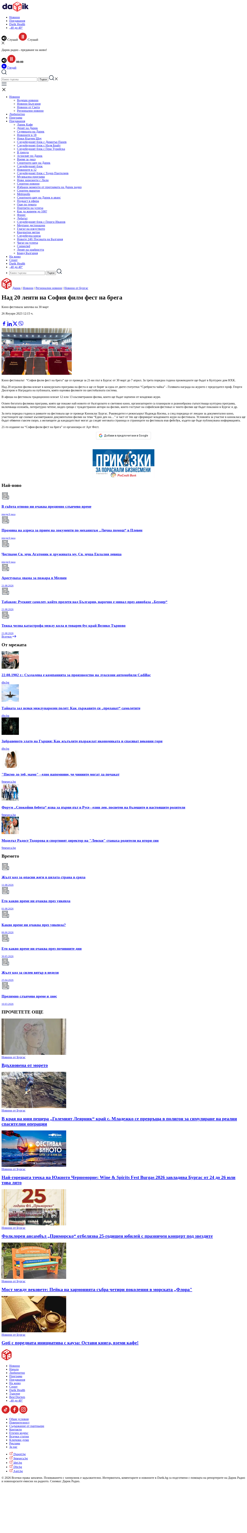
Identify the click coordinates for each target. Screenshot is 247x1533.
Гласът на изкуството (31, 228)
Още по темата (26, 204)
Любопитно (17, 114)
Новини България (29, 103)
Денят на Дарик (27, 128)
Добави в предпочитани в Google (126, 435)
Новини (14, 17)
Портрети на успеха (30, 208)
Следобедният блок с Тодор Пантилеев (43, 173)
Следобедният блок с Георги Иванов (41, 221)
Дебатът (22, 218)
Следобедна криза (29, 235)
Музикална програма (31, 176)
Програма (15, 117)
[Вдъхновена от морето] (34, 1053)
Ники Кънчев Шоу (29, 138)
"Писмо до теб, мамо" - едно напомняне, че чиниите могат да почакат (60, 774)
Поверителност (19, 1422)
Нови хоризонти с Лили (33, 180)
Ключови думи (19, 1440)
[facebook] (4, 325)
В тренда (23, 152)
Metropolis (23, 194)
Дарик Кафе (25, 124)
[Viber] (4, 319)
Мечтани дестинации (31, 225)
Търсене (14, 1393)
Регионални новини (30, 110)
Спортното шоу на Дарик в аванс (39, 197)
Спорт (13, 260)
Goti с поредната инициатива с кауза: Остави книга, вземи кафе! (70, 1342)
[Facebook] (15, 319)
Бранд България (27, 253)
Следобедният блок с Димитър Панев (42, 142)
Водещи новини (27, 100)
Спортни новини (28, 183)
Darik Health (17, 24)
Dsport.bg (19, 1454)
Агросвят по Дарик (29, 155)
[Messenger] (10, 319)
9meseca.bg (9, 781)
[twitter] (15, 325)
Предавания (17, 20)
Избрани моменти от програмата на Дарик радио (49, 187)
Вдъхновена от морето (25, 1065)
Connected (23, 246)
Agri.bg (18, 1471)
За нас (13, 1446)
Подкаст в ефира (28, 201)
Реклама (14, 1443)
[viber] (20, 325)
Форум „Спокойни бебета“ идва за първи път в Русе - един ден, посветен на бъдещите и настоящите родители (93, 807)
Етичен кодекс (18, 1433)
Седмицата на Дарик (30, 131)
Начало (14, 1369)
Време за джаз (26, 159)
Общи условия (19, 1419)
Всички (7, 636)
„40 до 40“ (16, 27)
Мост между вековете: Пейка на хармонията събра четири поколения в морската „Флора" (97, 1289)
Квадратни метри (28, 232)
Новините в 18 (26, 135)
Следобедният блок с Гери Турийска (41, 149)
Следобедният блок (30, 166)
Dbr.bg (17, 1467)
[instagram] (23, 1412)
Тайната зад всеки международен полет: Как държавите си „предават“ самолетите (71, 708)
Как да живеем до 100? (32, 211)
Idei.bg (17, 1462)
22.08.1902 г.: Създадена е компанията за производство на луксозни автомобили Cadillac (76, 675)
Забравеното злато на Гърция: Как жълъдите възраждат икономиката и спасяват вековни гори (82, 741)
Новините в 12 (26, 169)
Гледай (11, 67)
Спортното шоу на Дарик (33, 162)
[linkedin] (10, 325)
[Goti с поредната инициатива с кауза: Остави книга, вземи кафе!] (34, 1331)
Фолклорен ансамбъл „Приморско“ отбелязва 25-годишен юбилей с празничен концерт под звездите (107, 1236)
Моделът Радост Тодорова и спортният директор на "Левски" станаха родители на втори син (80, 840)
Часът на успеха (27, 242)
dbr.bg (5, 682)
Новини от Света (28, 107)
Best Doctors (17, 1397)
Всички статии (19, 1436)
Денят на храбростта (30, 249)
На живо (15, 256)
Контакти (15, 1429)
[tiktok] (6, 1412)
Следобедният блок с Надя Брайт (39, 145)
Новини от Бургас (76, 288)
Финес (21, 215)
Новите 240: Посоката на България (40, 239)
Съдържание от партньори (26, 1426)
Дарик (16, 288)
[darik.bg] (15, 10)
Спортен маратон (28, 190)
